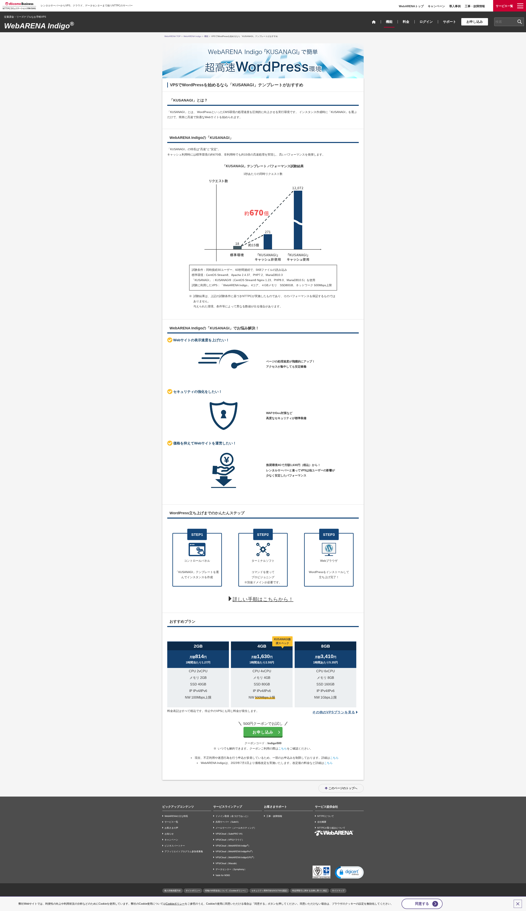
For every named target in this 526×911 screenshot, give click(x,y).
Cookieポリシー (175, 903)
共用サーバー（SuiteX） (228, 822)
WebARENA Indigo (39, 26)
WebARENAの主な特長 (176, 816)
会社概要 (321, 822)
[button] (349, 872)
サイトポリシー (193, 890)
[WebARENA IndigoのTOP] (374, 22)
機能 (389, 21)
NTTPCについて (325, 816)
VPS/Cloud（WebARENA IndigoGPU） (235, 857)
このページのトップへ (343, 788)
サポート (449, 21)
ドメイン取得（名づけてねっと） (232, 816)
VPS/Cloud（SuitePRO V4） (230, 834)
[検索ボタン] (519, 22)
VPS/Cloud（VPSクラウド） (230, 839)
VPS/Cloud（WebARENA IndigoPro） (235, 851)
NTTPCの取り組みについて (331, 828)
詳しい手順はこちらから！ (263, 599)
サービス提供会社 (326, 806)
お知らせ (169, 834)
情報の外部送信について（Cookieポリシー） (226, 890)
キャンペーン (436, 6)
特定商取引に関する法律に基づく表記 (309, 890)
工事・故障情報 (475, 6)
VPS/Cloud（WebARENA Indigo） (233, 845)
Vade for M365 (223, 875)
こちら (282, 748)
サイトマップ (338, 890)
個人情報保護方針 (172, 890)
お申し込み (474, 21)
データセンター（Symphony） (231, 869)
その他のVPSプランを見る (333, 712)
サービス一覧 (171, 822)
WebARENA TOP (172, 36)
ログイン (426, 21)
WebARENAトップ (411, 6)
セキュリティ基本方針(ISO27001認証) (269, 890)
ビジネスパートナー (175, 845)
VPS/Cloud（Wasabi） (227, 863)
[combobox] (509, 21)
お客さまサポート (275, 806)
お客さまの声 (171, 828)
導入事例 (455, 6)
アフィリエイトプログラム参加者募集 (184, 851)
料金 (406, 21)
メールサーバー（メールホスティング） (236, 828)
